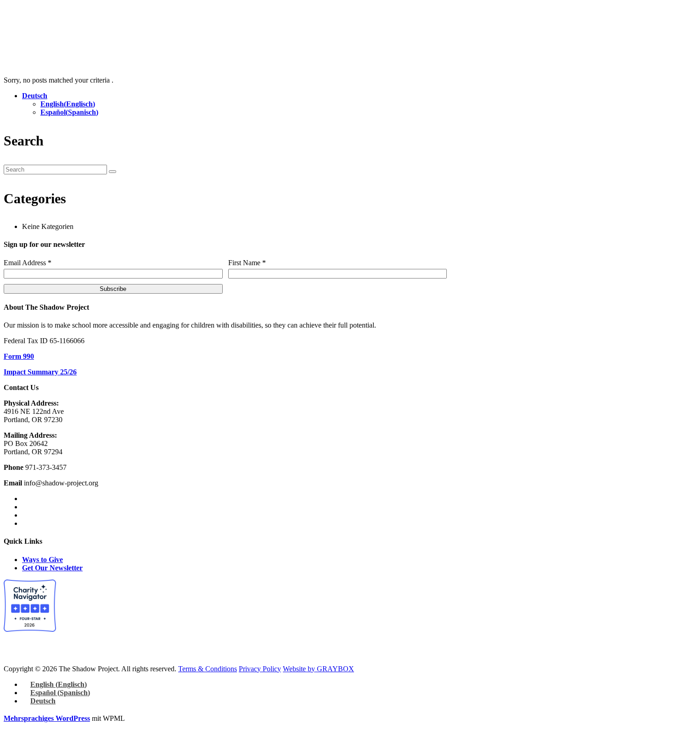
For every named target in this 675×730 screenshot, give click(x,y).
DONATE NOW (230, 55)
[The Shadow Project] (23, 28)
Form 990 (19, 356)
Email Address (27, 263)
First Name (247, 263)
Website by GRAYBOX (318, 669)
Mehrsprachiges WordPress (47, 718)
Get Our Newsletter (52, 568)
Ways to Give (42, 559)
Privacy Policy (260, 669)
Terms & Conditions (207, 669)
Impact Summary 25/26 (40, 372)
